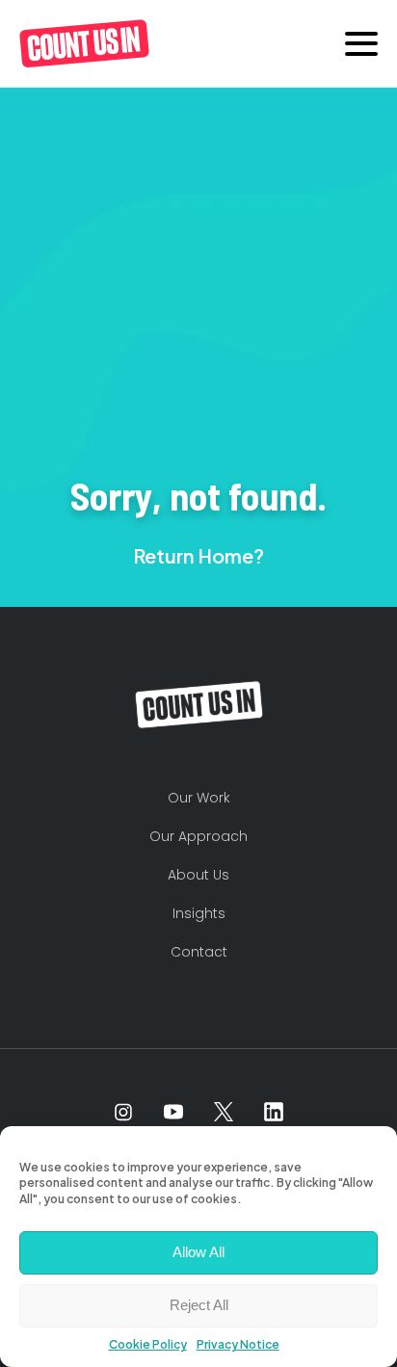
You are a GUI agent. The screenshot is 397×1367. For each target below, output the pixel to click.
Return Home (193, 555)
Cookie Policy (148, 1344)
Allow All (198, 1252)
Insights (198, 913)
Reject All (199, 1305)
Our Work (199, 797)
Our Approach (198, 836)
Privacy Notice (238, 1344)
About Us (198, 874)
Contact (199, 951)
